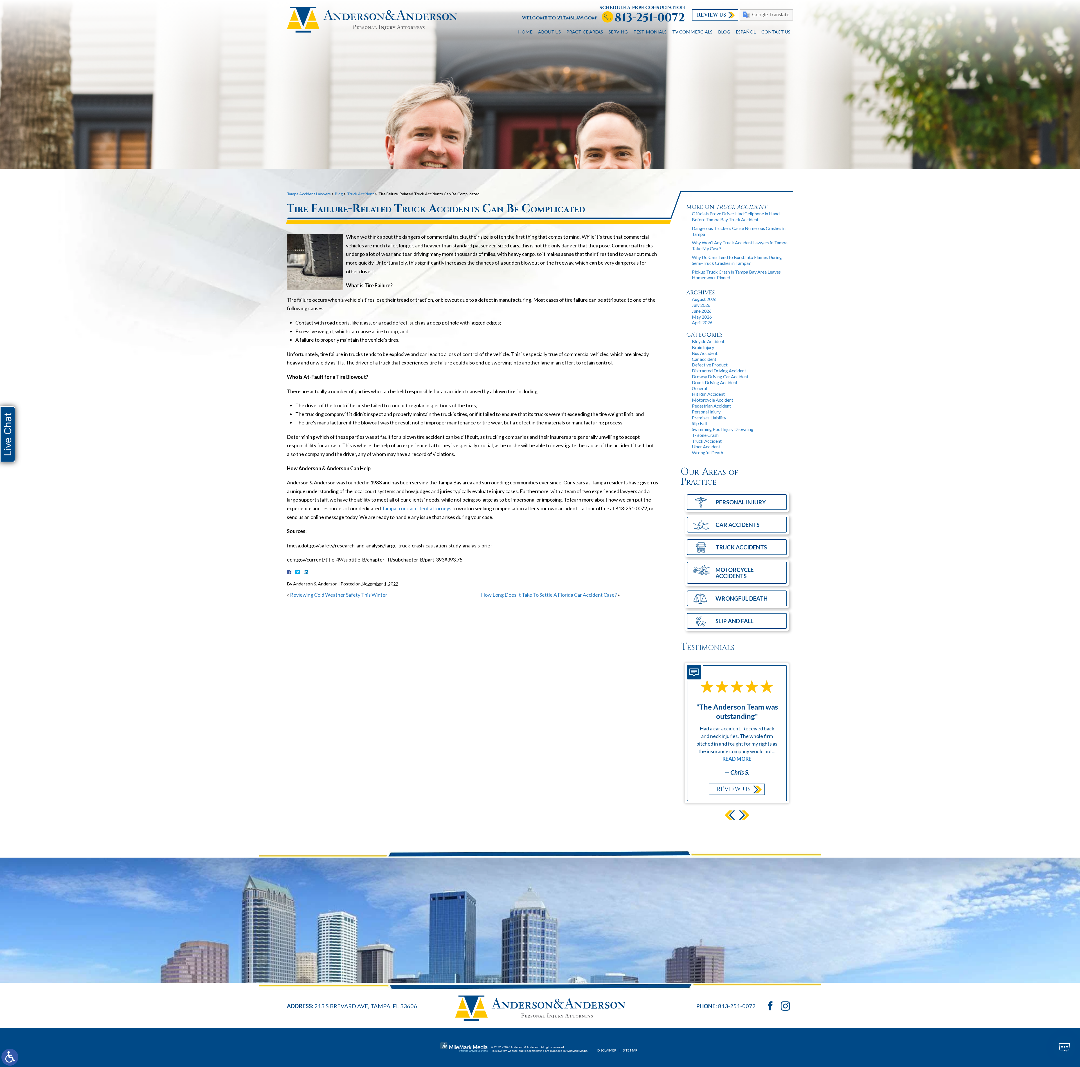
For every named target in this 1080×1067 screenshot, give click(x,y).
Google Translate (770, 14)
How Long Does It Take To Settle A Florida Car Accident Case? (549, 595)
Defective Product (710, 364)
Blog (724, 31)
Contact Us (775, 31)
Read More (737, 736)
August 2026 (704, 299)
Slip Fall (699, 423)
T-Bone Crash (705, 435)
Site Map (630, 1050)
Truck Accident (707, 441)
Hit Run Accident (708, 394)
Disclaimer (606, 1050)
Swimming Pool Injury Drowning (722, 429)
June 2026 (702, 311)
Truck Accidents (741, 547)
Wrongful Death (707, 452)
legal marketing (534, 1050)
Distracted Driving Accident (719, 370)
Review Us (711, 15)
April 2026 (702, 322)
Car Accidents (738, 524)
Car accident (704, 359)
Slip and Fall (734, 621)
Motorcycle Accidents (735, 572)
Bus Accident (704, 353)
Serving (618, 31)
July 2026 (701, 305)
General (699, 388)
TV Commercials (692, 31)
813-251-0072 (650, 18)
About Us (549, 31)
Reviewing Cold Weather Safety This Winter (338, 595)
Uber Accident (706, 446)
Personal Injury (706, 411)
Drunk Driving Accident (714, 382)
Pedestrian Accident (711, 405)
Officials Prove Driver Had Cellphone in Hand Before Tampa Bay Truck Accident (736, 216)
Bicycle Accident (708, 341)
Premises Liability (709, 417)
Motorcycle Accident (712, 399)
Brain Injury (703, 347)
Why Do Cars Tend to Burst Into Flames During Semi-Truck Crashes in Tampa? (737, 260)
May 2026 (702, 316)
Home (525, 31)
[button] (730, 815)
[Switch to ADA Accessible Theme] (9, 1057)
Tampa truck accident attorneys (416, 508)
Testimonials (650, 31)
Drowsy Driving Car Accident (720, 376)
